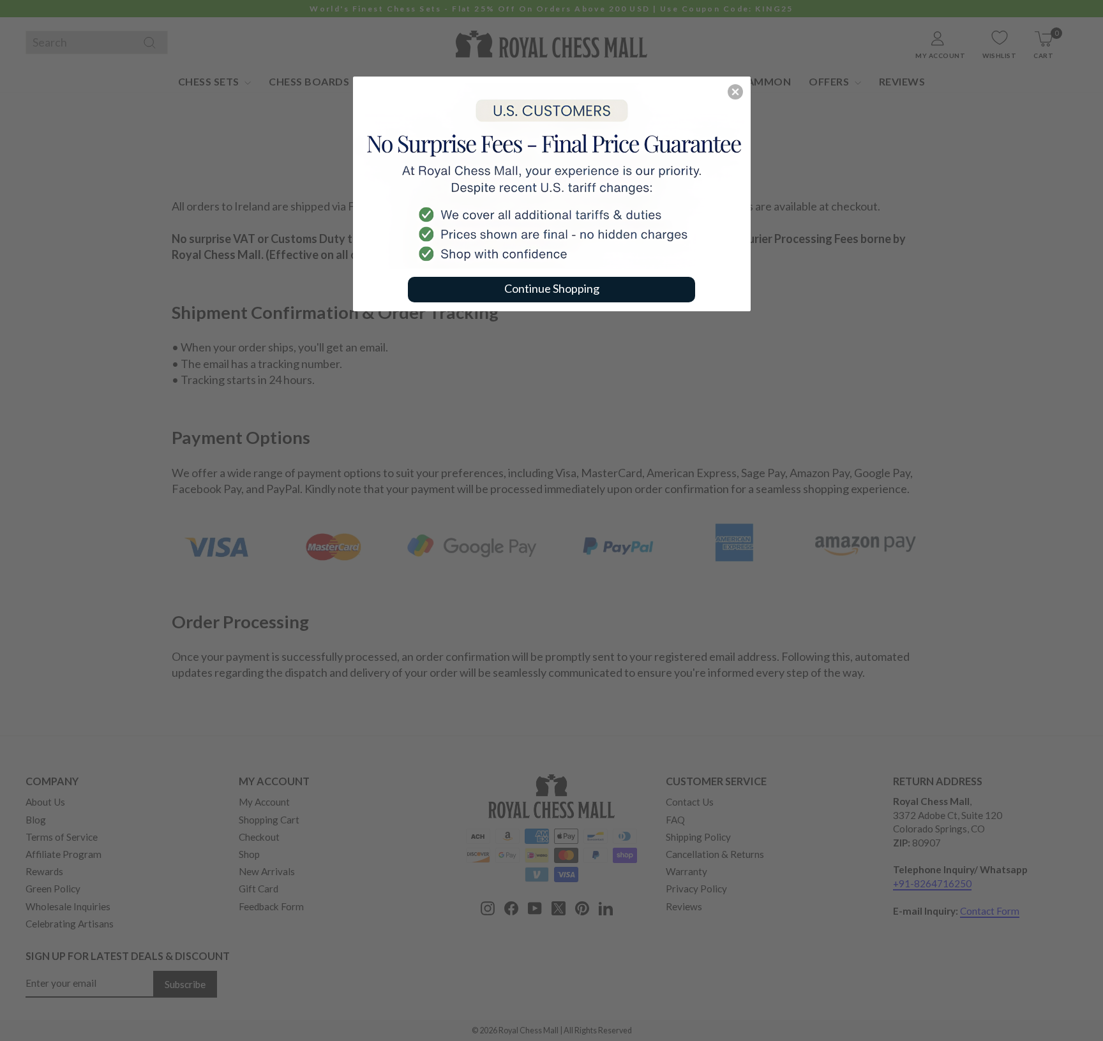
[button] (735, 92)
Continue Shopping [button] (551, 288)
